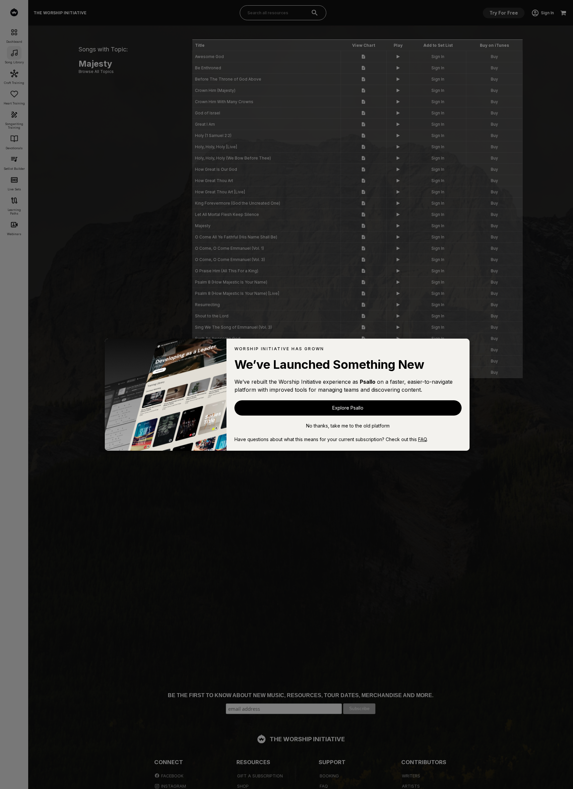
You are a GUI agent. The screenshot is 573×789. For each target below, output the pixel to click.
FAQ (422, 439)
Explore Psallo (347, 408)
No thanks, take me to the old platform (348, 425)
